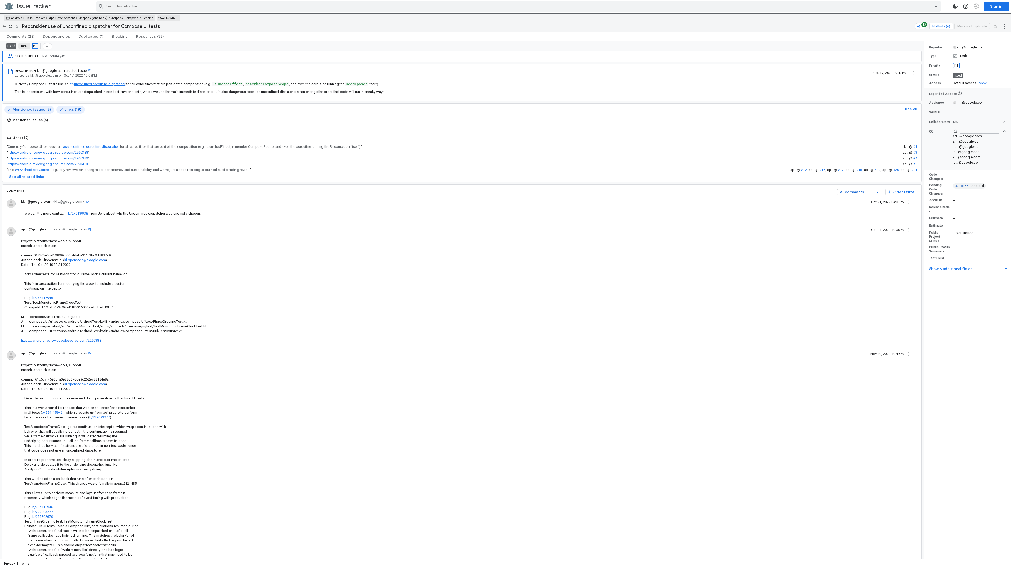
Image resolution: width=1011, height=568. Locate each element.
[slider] (925, 300)
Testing (148, 18)
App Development (62, 18)
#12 (804, 170)
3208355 (969, 186)
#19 (878, 170)
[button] (967, 56)
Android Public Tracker (28, 18)
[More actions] (1004, 26)
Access (935, 83)
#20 (896, 170)
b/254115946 (42, 298)
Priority (934, 65)
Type (932, 56)
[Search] (101, 6)
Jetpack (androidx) (93, 18)
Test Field (936, 258)
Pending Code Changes (936, 189)
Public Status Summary (939, 249)
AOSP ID (935, 200)
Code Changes (936, 177)
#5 (915, 164)
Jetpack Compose (125, 18)
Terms (25, 563)
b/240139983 (78, 213)
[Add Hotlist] (47, 46)
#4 (915, 158)
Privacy (9, 563)
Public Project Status (934, 237)
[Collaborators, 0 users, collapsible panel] (979, 121)
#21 (914, 170)
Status (934, 75)
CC (931, 131)
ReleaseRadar (939, 209)
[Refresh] (10, 26)
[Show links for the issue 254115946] (178, 18)
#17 (841, 170)
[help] (965, 6)
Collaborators (939, 122)
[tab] (20, 36)
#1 (90, 71)
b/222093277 (99, 417)
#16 (822, 170)
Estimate (936, 218)
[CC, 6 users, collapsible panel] (979, 131)
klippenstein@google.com (85, 260)
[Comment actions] (909, 202)
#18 (859, 170)
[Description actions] (913, 72)
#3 (915, 152)
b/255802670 (42, 517)
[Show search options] (936, 6)
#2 (86, 202)
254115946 (166, 18)
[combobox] (519, 6)
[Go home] (4, 26)
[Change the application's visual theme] (955, 6)
